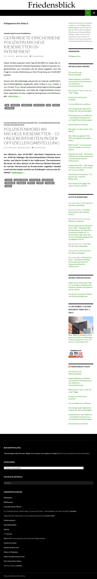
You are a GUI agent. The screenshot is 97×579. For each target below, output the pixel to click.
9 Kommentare (40, 148)
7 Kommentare (38, 56)
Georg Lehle (23, 56)
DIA (7, 105)
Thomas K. (10, 108)
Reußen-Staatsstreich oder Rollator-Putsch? (79, 212)
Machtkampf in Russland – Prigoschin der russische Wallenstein (80, 176)
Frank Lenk (10, 183)
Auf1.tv (9, 534)
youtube (73, 511)
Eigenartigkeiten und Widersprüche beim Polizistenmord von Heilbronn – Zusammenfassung (79, 82)
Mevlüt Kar (39, 105)
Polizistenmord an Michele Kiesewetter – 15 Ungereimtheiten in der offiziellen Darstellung (31, 136)
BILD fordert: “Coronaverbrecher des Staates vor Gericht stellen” (80, 147)
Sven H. (40, 183)
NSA (48, 105)
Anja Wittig (35, 180)
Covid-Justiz (49, 516)
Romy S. (56, 105)
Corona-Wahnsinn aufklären (79, 104)
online (74, 56)
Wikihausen (8, 502)
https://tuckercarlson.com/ (14, 556)
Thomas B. (50, 183)
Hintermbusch (9, 520)
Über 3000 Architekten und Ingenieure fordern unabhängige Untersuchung (80, 337)
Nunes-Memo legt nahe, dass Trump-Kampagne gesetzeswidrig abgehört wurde (80, 237)
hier (49, 84)
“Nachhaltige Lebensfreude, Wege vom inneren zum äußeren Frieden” (31, 453)
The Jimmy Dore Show (12, 561)
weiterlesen (14, 96)
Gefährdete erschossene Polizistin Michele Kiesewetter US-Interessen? (32, 44)
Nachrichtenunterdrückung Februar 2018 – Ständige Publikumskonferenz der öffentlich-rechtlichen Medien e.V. (80, 229)
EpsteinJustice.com (11, 547)
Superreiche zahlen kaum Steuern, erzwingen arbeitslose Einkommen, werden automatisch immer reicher (80, 286)
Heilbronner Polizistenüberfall (17, 33)
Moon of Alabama (11, 552)
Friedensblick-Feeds (80, 367)
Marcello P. (27, 105)
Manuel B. (15, 105)
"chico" (8, 180)
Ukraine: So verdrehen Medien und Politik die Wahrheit (80, 295)
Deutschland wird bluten (78, 124)
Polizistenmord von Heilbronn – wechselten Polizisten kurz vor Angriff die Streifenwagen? (80, 117)
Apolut (6, 529)
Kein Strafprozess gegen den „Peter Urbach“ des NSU (79, 184)
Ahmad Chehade (21, 180)
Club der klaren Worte (12, 507)
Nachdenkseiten (10, 525)
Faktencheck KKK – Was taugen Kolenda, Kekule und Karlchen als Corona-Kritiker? (80, 167)
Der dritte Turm (82, 342)
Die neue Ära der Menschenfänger (75, 73)
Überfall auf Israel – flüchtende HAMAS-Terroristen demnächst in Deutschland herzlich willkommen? (80, 157)
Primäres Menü (94, 13)
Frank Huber (48, 180)
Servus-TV (8, 538)
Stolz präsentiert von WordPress (14, 576)
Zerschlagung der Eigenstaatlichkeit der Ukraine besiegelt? (80, 110)
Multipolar (8, 498)
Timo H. (8, 186)
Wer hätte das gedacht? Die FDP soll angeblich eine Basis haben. (79, 138)
